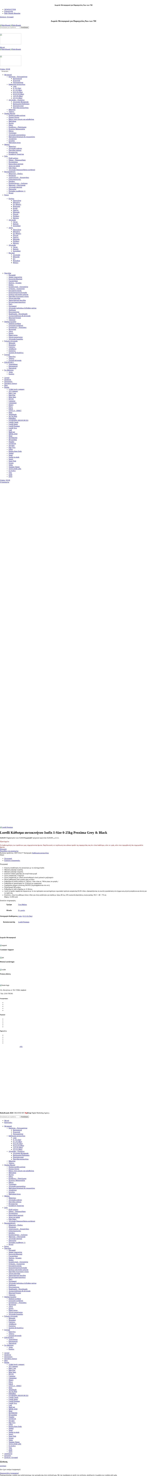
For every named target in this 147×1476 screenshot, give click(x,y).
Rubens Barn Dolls (15, 451)
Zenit (10, 475)
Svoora (11, 463)
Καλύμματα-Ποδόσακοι (21, 104)
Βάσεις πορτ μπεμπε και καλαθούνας (21, 119)
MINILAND (13, 434)
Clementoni (12, 403)
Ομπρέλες (12, 351)
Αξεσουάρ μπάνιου (15, 148)
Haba (10, 412)
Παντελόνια (17, 200)
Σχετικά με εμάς (9, 1025)
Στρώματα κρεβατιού (16, 325)
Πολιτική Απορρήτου (11, 1019)
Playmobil (12, 275)
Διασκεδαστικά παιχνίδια (17, 300)
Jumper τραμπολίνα (15, 277)
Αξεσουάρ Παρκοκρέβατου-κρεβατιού (22, 170)
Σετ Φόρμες (17, 204)
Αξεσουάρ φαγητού (15, 187)
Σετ (14, 259)
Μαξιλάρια (12, 121)
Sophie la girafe (14, 457)
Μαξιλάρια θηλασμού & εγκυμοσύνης (22, 137)
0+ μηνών (21, 910)
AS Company (13, 391)
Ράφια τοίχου (13, 335)
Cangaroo (12, 401)
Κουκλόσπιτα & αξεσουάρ (18, 292)
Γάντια (15, 222)
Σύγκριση (7, 1008)
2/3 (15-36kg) (17, 98)
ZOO (10, 476)
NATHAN (12, 443)
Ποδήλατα (12, 310)
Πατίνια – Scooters (15, 283)
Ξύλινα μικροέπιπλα (15, 337)
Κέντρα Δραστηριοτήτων (17, 302)
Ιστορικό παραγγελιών (12, 1010)
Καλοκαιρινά (17, 79)
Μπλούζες (16, 202)
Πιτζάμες (16, 216)
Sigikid (11, 453)
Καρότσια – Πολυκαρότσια (18, 77)
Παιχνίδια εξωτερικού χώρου (19, 296)
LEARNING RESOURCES (18, 420)
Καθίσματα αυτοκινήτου (17, 84)
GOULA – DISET (15, 411)
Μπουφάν (16, 212)
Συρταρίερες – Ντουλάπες (17, 327)
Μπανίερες (8, 1041)
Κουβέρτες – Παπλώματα (17, 127)
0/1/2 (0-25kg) (18, 92)
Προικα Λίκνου (14, 117)
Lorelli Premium (14, 426)
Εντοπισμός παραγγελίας (12, 1005)
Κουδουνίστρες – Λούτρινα (18, 183)
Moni (10, 436)
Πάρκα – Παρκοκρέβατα (17, 160)
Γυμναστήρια (13, 281)
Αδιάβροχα (12, 349)
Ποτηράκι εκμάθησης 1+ (17, 191)
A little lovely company (16, 389)
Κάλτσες (16, 218)
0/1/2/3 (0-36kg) (18, 94)
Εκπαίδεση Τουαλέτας (16, 154)
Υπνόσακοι (12, 133)
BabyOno (12, 395)
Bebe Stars (12, 397)
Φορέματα (16, 206)
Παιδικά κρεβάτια (15, 323)
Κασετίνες (12, 356)
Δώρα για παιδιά (14, 166)
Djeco (11, 407)
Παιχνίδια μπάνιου (15, 150)
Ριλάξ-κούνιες (13, 158)
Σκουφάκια (16, 226)
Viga (10, 473)
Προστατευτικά (18, 106)
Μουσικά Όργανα (15, 318)
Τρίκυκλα (12, 320)
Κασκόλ (16, 224)
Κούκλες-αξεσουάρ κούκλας (18, 294)
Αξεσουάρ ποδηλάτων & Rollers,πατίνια (22, 308)
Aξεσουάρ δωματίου (16, 339)
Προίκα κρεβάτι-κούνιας (17, 115)
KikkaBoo (12, 418)
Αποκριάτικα (13, 364)
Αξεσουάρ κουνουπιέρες (17, 135)
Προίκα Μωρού (9, 1039)
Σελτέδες (12, 141)
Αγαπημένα (8, 1006)
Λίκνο (11, 331)
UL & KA (12, 471)
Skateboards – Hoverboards (18, 314)
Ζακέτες (16, 210)
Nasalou (11, 442)
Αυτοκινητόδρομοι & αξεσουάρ (19, 316)
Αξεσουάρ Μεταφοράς (21, 102)
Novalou (12, 445)
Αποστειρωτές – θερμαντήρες (19, 177)
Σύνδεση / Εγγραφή (11, 1457)
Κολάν (15, 208)
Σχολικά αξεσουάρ (15, 360)
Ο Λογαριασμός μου (11, 1003)
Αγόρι (11, 372)
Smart (11, 455)
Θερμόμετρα (13, 152)
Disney (11, 405)
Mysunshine (13, 440)
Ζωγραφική (12, 306)
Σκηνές (11, 333)
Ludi (10, 430)
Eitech (11, 409)
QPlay (11, 449)
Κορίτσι (11, 374)
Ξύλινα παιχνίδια (14, 298)
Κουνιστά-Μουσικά (15, 279)
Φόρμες (15, 263)
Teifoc (11, 465)
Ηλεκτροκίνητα (14, 312)
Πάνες (11, 125)
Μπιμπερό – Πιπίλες (16, 174)
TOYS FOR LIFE (15, 469)
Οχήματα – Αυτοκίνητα (17, 289)
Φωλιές (11, 123)
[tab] (75, 859)
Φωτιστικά (12, 329)
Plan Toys (12, 447)
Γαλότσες (12, 347)
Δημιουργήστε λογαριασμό (9, 1473)
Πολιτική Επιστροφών (12, 1021)
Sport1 (11, 459)
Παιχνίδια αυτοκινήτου (21, 108)
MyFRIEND (13, 438)
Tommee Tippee (14, 467)
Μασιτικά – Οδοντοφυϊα (17, 185)
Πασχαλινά (12, 368)
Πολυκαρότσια (18, 82)
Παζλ (10, 304)
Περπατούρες (13, 162)
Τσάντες (11, 111)
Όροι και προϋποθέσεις (12, 1023)
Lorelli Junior (13, 424)
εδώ (21, 1046)
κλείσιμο (3, 1466)
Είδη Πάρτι (12, 168)
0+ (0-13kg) (17, 88)
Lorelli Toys (13, 428)
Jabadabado (13, 414)
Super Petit (12, 461)
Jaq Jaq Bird (13, 416)
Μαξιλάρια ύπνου (15, 142)
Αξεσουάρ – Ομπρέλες (17, 100)
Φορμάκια (16, 261)
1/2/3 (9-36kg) (18, 96)
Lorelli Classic (13, 422)
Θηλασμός (12, 175)
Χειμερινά (16, 80)
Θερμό (11, 193)
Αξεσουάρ (16, 255)
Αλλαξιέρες (13, 139)
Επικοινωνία (8, 1027)
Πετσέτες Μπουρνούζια (17, 129)
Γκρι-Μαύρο (22, 904)
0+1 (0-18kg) (17, 90)
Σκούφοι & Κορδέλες (16, 353)
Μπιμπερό (7, 1043)
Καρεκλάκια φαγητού (16, 164)
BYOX (11, 399)
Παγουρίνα (12, 189)
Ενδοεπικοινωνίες (15, 179)
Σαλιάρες (12, 181)
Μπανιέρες (12, 146)
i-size (14, 86)
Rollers (11, 285)
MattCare (12, 432)
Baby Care (12, 393)
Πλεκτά (15, 214)
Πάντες (11, 131)
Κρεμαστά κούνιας (15, 291)
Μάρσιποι (12, 110)
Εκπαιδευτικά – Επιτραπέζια (18, 287)
